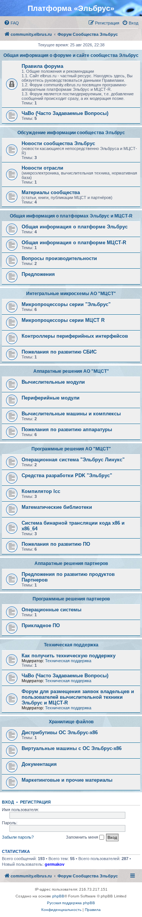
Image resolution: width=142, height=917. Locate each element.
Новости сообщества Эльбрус (58, 143)
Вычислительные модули (53, 382)
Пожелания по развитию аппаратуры (67, 429)
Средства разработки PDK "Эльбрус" (67, 475)
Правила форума (42, 66)
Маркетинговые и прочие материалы (67, 780)
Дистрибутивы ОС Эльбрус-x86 (60, 732)
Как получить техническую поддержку (68, 655)
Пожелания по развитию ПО (56, 544)
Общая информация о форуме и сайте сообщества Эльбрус (71, 55)
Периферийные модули (51, 398)
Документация (39, 764)
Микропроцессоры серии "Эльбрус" (66, 304)
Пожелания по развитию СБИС (59, 352)
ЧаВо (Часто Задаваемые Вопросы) (65, 113)
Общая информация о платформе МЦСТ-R (74, 242)
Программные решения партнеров (71, 599)
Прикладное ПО (41, 625)
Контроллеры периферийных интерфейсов (75, 336)
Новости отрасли (42, 168)
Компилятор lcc (41, 491)
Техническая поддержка (71, 645)
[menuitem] (11, 23)
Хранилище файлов (71, 721)
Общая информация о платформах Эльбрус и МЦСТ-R (71, 216)
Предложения (38, 274)
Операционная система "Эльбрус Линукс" (73, 459)
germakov (54, 864)
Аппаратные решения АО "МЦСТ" (71, 371)
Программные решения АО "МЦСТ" (71, 449)
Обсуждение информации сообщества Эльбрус (71, 132)
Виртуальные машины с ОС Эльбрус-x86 (72, 748)
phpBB (58, 896)
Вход (8, 802)
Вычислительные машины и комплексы (71, 413)
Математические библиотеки (57, 507)
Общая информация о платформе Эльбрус (75, 227)
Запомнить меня (82, 837)
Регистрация (35, 802)
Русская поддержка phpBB (71, 903)
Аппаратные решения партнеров (71, 563)
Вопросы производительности (59, 258)
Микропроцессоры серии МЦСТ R (63, 320)
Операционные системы (51, 609)
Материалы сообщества (51, 192)
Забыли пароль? (18, 837)
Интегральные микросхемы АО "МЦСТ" (71, 293)
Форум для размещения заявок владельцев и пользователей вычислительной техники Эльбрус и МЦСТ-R (78, 697)
